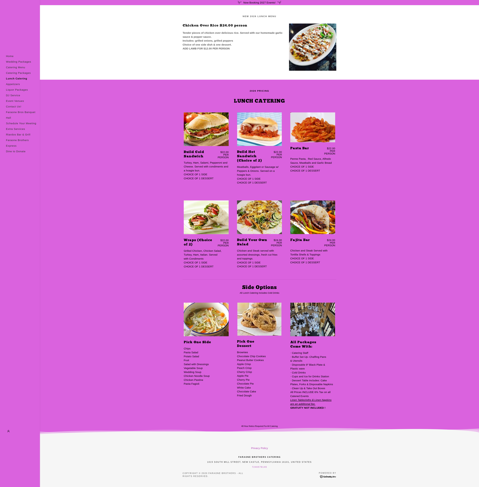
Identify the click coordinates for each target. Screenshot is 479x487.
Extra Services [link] (15, 128)
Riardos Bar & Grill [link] (18, 134)
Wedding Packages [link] (18, 61)
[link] (328, 476)
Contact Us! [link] (13, 106)
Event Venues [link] (15, 100)
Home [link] (10, 56)
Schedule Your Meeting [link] (21, 123)
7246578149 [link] (259, 467)
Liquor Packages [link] (17, 89)
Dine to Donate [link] (16, 151)
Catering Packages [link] (18, 72)
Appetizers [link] (13, 84)
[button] (8, 431)
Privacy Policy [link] (259, 448)
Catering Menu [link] (15, 67)
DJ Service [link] (13, 95)
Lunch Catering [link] (16, 78)
